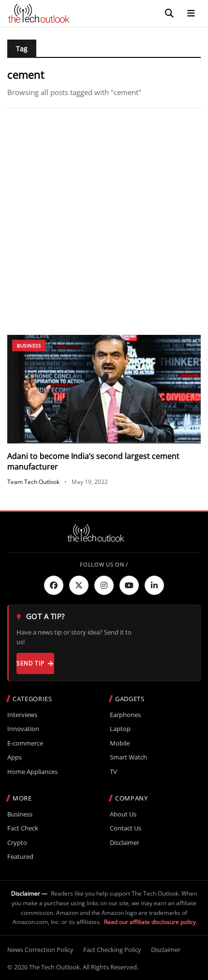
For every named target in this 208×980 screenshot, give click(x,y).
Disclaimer (124, 843)
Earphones (125, 715)
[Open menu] (191, 13)
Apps (14, 757)
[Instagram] (104, 585)
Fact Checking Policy (112, 949)
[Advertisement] (104, 221)
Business (29, 345)
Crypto (17, 843)
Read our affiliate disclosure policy (150, 922)
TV (113, 772)
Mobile (120, 743)
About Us (123, 814)
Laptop (120, 729)
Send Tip (30, 663)
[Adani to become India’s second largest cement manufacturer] (104, 389)
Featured (20, 857)
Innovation (23, 729)
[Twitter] (79, 585)
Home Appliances (32, 772)
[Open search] (169, 13)
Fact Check (22, 828)
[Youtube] (129, 585)
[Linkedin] (154, 585)
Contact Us (125, 828)
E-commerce (25, 743)
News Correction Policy (40, 949)
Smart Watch (128, 757)
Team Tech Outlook (33, 482)
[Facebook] (53, 585)
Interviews (22, 715)
